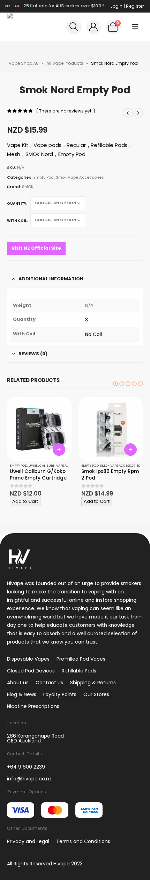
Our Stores (96, 694)
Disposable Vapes (28, 658)
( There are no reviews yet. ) (65, 111)
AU (17, 6)
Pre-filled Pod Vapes (81, 658)
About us (18, 682)
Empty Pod (43, 177)
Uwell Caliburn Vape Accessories (57, 465)
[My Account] (93, 27)
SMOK (27, 186)
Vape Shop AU (24, 63)
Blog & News (21, 694)
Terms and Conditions (83, 841)
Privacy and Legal (28, 841)
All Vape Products (64, 63)
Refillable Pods (79, 670)
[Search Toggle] (73, 26)
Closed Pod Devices (31, 670)
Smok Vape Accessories (80, 177)
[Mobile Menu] (135, 27)
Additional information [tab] (50, 278)
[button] (115, 384)
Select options (59, 449)
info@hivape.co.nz (29, 778)
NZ (8, 6)
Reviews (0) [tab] (32, 353)
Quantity (16, 203)
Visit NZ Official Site (36, 248)
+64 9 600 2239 (26, 766)
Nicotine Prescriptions (33, 706)
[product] (39, 428)
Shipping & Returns (93, 682)
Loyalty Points (59, 694)
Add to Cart (25, 501)
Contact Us (49, 682)
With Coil (17, 220)
